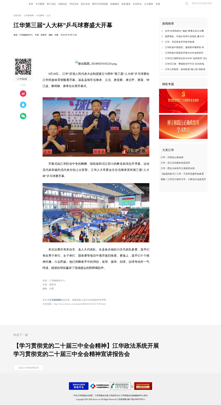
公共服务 (148, 4)
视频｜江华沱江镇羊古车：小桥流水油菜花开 (183, 179)
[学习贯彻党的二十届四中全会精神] (183, 101)
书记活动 (73, 4)
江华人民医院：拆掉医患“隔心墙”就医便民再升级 (184, 69)
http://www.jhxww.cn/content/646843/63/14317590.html (80, 304)
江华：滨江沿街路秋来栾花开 (175, 163)
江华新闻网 (28, 15)
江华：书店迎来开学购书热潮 (177, 42)
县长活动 (85, 4)
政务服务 (126, 4)
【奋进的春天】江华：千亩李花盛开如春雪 (182, 174)
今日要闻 (39, 4)
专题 (157, 4)
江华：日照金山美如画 (172, 157)
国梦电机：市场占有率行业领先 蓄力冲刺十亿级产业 (184, 36)
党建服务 (114, 4)
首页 (31, 4)
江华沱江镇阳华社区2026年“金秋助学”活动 (184, 58)
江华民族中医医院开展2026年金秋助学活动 (184, 53)
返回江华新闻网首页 (28, 368)
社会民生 (137, 4)
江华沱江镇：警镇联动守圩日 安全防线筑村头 (184, 64)
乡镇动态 (62, 4)
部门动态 (51, 4)
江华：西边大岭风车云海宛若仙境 (178, 168)
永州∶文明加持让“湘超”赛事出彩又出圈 (182, 31)
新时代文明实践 (100, 4)
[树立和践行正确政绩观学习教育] (183, 126)
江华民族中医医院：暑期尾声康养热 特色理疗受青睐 (184, 47)
